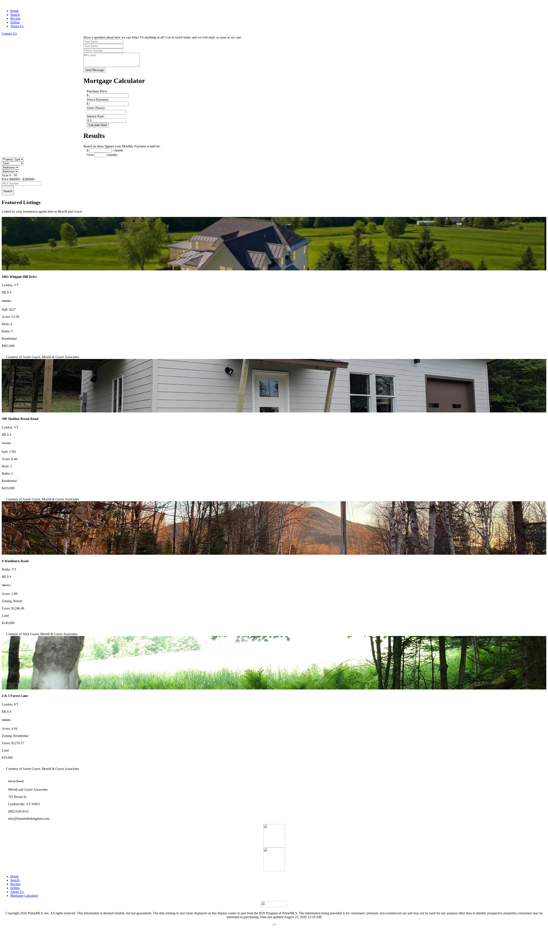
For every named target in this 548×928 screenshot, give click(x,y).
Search (14, 14)
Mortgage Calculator (24, 895)
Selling (15, 22)
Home (14, 11)
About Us (17, 26)
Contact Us (9, 33)
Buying (15, 18)
